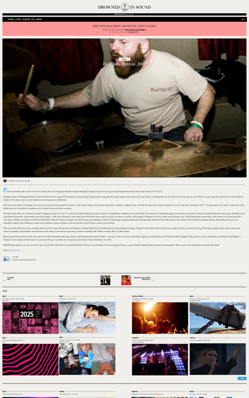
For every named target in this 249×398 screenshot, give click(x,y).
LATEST (4, 291)
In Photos (26, 19)
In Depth (18, 19)
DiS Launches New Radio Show (12, 394)
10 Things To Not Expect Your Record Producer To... (147, 394)
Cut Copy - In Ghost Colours (198, 394)
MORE (242, 378)
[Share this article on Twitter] (8, 259)
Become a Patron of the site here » (25, 259)
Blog (33, 19)
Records (11, 19)
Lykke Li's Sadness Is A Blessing (200, 340)
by (13, 181)
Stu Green (15, 250)
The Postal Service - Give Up (68, 394)
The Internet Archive (133, 32)
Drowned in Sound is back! (67, 299)
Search (243, 19)
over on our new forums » (135, 29)
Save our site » (124, 14)
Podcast (39, 19)
